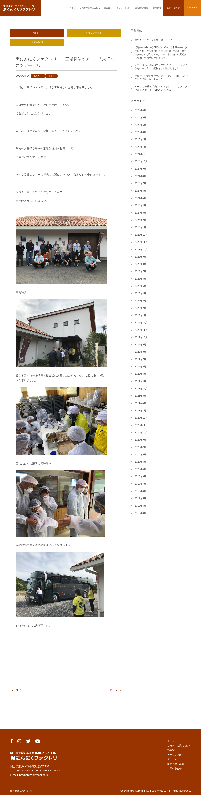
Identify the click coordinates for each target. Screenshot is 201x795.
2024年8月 (140, 176)
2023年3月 (140, 301)
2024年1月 (140, 227)
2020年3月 (140, 476)
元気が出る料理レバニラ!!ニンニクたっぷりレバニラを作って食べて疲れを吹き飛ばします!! (161, 66)
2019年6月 (140, 491)
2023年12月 (141, 235)
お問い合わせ (173, 8)
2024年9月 (140, 169)
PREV (113, 689)
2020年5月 (140, 462)
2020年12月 (141, 418)
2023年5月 (140, 286)
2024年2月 (140, 220)
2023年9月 (140, 257)
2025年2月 (140, 139)
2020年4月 (140, 469)
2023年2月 (140, 308)
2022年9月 (140, 344)
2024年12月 (141, 154)
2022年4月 (140, 381)
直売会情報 (37, 42)
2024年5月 (140, 198)
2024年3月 (140, 213)
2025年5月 (140, 125)
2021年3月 (140, 403)
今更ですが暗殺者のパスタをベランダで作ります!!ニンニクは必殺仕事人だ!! (161, 77)
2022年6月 (140, 366)
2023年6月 (140, 279)
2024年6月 (140, 191)
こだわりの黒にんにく (90, 8)
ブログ (51, 76)
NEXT (19, 689)
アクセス (172, 759)
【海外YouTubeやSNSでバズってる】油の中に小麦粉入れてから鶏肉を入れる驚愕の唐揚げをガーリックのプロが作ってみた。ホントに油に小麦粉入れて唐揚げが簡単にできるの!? (162, 52)
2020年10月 (141, 432)
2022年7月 (140, 359)
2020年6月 (140, 454)
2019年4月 (140, 506)
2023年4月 (140, 293)
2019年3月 (140, 513)
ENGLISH (192, 8)
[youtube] (37, 741)
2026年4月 (140, 110)
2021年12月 (141, 388)
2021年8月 (140, 396)
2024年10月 (141, 161)
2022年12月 (141, 322)
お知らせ (37, 33)
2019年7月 (140, 484)
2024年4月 (140, 205)
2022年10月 (141, 337)
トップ (72, 8)
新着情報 (157, 8)
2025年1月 (140, 147)
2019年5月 (140, 498)
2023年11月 (141, 242)
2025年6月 (140, 117)
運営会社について (19, 791)
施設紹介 (108, 8)
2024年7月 (140, 183)
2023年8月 (140, 264)
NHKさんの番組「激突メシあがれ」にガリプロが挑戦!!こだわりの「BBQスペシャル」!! (161, 88)
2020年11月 (141, 425)
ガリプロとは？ (123, 8)
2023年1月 (140, 315)
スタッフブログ (93, 33)
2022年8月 (140, 352)
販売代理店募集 (142, 8)
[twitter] (28, 741)
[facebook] (11, 741)
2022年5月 (140, 374)
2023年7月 (140, 271)
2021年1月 (140, 410)
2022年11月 (141, 330)
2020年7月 (140, 447)
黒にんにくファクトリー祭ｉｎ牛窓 (153, 40)
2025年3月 (140, 132)
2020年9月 (140, 440)
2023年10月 (141, 249)
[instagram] (19, 741)
